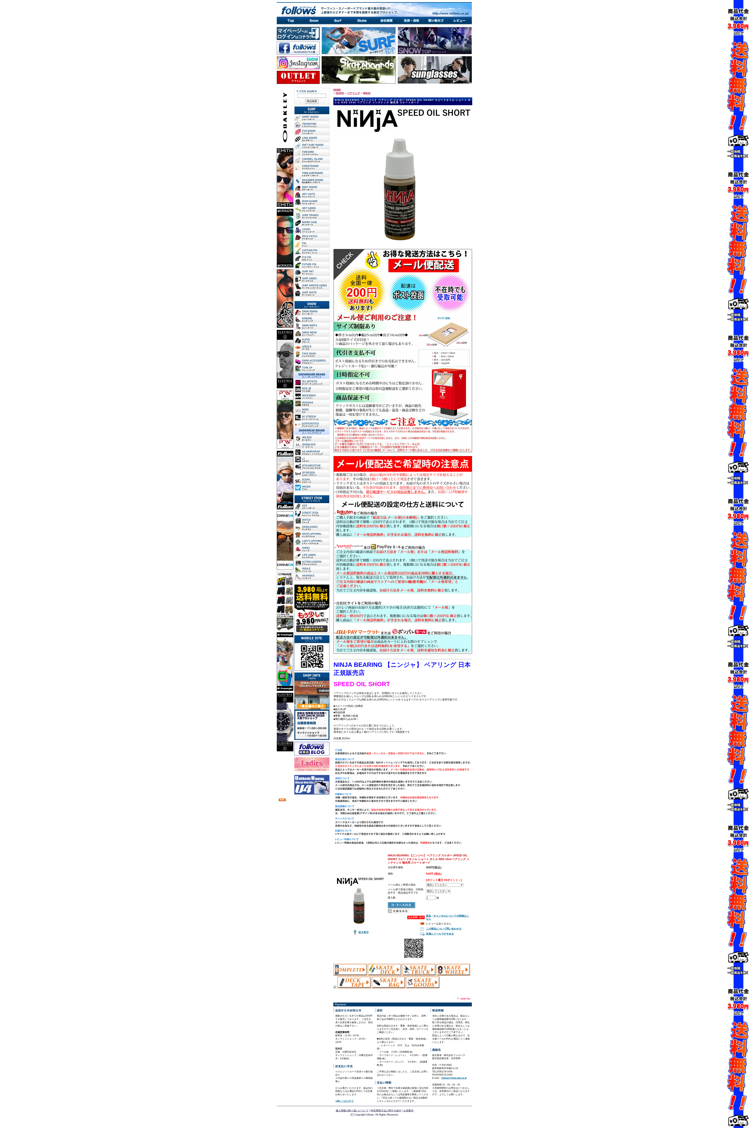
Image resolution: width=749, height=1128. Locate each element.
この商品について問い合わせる (443, 928)
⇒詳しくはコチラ (344, 1101)
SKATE (340, 93)
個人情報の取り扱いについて (352, 1110)
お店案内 (408, 1110)
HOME (337, 89)
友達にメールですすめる (440, 933)
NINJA (366, 93)
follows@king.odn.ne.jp (454, 1078)
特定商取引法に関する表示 (386, 1110)
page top (465, 998)
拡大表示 (364, 932)
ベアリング (353, 93)
